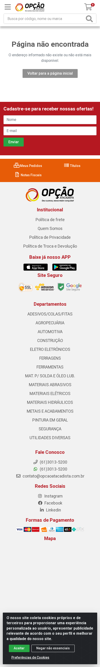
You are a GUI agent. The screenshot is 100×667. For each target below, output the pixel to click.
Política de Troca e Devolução (50, 246)
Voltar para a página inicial (50, 73)
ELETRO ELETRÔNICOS (50, 349)
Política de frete (50, 219)
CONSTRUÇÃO (50, 340)
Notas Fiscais (31, 175)
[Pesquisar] (90, 18)
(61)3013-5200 (53, 469)
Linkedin (53, 510)
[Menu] (7, 7)
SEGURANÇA (50, 429)
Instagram (53, 496)
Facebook (52, 503)
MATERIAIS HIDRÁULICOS (50, 402)
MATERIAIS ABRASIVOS (50, 384)
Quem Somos (50, 228)
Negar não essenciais (53, 648)
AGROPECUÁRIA (50, 323)
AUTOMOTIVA (50, 331)
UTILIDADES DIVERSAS (50, 437)
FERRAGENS (50, 358)
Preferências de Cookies (30, 657)
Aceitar (19, 648)
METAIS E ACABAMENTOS (50, 411)
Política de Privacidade (50, 237)
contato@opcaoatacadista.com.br (53, 476)
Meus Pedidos (30, 166)
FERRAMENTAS (50, 367)
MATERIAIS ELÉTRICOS (50, 393)
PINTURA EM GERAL (50, 420)
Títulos (74, 166)
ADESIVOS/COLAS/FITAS (50, 314)
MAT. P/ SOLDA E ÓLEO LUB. (50, 376)
